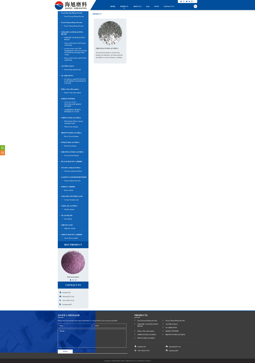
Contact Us (169, 6)
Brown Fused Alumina (71, 136)
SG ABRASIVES (67, 76)
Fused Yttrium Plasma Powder (73, 26)
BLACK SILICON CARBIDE (71, 161)
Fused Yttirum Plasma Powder (71, 22)
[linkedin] (189, 1)
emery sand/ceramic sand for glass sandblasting (75, 44)
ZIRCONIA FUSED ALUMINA (72, 152)
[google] (192, 1)
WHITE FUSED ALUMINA (71, 118)
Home (112, 6)
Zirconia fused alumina (71, 155)
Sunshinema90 (67, 304)
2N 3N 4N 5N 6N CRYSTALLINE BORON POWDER (72, 104)
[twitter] (186, 1)
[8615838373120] (2, 147)
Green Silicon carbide (71, 238)
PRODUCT (124, 6)
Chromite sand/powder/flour (71, 168)
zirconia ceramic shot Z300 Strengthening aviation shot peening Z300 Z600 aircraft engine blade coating (75, 51)
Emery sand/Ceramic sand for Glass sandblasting (75, 59)
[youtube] (181, 1)
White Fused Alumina (71, 127)
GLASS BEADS (66, 215)
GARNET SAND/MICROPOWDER (73, 177)
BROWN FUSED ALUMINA (71, 133)
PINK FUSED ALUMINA (70, 142)
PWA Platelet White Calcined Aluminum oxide (73, 122)
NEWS (156, 6)
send (65, 351)
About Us (137, 6)
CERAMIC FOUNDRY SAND (72, 196)
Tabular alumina (69, 209)
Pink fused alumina (70, 146)
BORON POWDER (68, 99)
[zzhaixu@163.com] (2, 152)
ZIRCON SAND (67, 225)
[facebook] (184, 1)
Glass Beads (68, 219)
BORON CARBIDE (68, 187)
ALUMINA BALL (67, 66)
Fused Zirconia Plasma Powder (71, 13)
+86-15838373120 (68, 300)
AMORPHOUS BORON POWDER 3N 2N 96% (72, 111)
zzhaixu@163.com (68, 296)
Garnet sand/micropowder (72, 181)
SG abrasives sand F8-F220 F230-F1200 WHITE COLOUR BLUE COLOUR (75, 81)
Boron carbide (68, 190)
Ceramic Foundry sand (71, 200)
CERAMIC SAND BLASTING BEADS (72, 33)
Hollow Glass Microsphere (70, 89)
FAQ (147, 6)
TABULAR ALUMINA (69, 206)
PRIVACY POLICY (145, 361)
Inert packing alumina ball (72, 69)
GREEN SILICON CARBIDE (71, 235)
